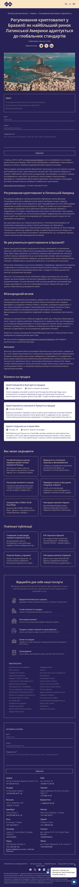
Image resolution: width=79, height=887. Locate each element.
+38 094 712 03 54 (47, 784)
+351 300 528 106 (12, 847)
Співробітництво (50, 864)
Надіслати (40, 153)
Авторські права (36, 864)
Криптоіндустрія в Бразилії (14, 185)
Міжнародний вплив (14, 108)
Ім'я (6, 117)
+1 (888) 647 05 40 (47, 803)
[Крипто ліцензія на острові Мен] (39, 432)
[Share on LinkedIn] (51, 46)
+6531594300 (11, 837)
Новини (33, 13)
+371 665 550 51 (46, 815)
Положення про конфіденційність (16, 864)
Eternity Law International (18, 13)
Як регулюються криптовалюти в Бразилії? (22, 105)
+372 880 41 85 (46, 796)
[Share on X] (46, 46)
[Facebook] (30, 869)
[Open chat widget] (74, 882)
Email (6, 125)
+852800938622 (46, 837)
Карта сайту (40, 866)
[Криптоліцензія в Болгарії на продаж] (39, 391)
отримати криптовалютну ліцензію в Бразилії (36, 339)
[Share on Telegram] (41, 46)
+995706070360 (46, 847)
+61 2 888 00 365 (46, 825)
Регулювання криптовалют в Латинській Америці (25, 102)
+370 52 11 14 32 (12, 805)
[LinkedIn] (44, 869)
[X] (35, 869)
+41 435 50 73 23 (12, 784)
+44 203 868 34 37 (13, 793)
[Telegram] (39, 869)
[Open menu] (74, 3)
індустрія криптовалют (35, 160)
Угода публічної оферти (66, 864)
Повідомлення (9, 134)
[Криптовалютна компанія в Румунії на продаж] (39, 411)
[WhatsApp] (48, 869)
